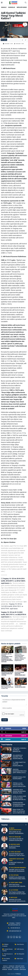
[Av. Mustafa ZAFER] (4, 846)
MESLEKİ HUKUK (22, 7)
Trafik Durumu (20, 949)
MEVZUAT (22, 967)
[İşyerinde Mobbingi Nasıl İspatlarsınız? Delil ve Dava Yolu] (7, 681)
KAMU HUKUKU (6, 967)
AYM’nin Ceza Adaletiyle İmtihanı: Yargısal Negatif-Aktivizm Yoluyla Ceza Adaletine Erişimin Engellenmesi (20, 657)
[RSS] (20, 937)
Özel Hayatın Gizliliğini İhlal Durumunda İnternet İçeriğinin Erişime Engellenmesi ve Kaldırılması (17, 893)
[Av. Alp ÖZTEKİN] (4, 892)
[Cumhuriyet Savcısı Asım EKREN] (4, 861)
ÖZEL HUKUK (15, 967)
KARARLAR (11, 7)
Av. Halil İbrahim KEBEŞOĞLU (17, 867)
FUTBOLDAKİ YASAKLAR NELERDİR (20, 686)
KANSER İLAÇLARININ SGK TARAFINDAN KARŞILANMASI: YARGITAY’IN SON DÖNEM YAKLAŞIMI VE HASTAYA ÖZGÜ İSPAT (18, 878)
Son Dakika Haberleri (6, 959)
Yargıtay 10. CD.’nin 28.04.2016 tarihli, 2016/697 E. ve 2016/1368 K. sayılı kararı (13, 581)
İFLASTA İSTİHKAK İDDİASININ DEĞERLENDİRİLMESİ (20, 674)
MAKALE (3, 7)
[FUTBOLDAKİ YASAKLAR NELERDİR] (21, 681)
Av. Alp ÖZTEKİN (13, 890)
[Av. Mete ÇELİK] (4, 899)
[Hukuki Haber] (13, 2)
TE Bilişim (18, 974)
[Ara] (25, 3)
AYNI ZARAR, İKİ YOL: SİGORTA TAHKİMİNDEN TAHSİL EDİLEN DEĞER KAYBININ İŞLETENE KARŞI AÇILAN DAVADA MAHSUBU (7, 657)
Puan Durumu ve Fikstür (7, 954)
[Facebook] (8, 937)
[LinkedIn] (17, 937)
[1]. (12, 499)
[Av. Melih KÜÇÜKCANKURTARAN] (4, 830)
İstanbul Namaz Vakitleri (7, 950)
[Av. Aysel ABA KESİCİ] (4, 853)
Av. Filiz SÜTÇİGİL (14, 875)
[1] (2, 578)
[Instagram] (14, 937)
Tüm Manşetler (20, 954)
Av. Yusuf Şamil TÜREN (15, 882)
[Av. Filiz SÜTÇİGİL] (4, 877)
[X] (11, 937)
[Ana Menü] (1, 2)
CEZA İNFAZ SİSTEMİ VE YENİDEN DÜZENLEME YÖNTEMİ (7, 674)
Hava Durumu (20, 944)
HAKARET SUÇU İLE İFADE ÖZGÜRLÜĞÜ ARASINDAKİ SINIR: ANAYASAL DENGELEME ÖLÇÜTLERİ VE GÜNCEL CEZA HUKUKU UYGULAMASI (17, 870)
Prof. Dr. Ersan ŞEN (15, 837)
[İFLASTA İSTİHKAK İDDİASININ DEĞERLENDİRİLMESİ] (21, 668)
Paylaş (4, 39)
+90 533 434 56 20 (15, 928)
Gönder (4, 720)
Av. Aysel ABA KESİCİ (15, 852)
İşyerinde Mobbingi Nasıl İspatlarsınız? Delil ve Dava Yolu (7, 687)
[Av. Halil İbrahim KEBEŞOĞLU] (4, 869)
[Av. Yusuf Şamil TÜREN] (4, 884)
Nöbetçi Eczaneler (5, 945)
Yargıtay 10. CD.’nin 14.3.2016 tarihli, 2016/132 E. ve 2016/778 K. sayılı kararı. (12, 606)
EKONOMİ (16, 969)
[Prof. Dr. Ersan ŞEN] (4, 838)
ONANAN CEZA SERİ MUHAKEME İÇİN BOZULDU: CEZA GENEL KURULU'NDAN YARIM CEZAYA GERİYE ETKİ (17, 900)
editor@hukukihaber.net (15, 931)
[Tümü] (26, 819)
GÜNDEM (4, 969)
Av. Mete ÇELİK (13, 897)
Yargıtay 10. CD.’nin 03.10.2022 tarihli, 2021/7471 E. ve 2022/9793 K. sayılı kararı (14, 614)
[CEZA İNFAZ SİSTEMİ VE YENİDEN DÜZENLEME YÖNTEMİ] (7, 668)
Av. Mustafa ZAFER (14, 844)
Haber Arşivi (20, 958)
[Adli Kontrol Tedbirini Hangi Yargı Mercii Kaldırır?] (14, 30)
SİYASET (10, 969)
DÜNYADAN (23, 969)
